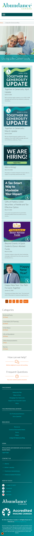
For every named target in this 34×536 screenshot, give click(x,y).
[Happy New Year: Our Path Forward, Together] (17, 279)
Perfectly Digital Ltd (20, 521)
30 (21, 301)
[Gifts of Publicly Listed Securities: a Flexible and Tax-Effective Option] (17, 198)
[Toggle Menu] (3, 14)
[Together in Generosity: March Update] (17, 124)
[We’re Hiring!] (17, 160)
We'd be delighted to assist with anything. (17, 365)
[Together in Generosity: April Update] (17, 85)
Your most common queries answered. (17, 379)
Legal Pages (5, 452)
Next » (25, 301)
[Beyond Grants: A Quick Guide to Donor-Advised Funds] (17, 240)
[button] (3, 464)
